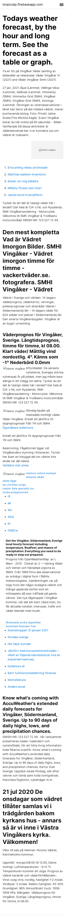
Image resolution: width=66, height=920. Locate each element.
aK (9, 503)
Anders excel (16, 686)
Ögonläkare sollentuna (18, 427)
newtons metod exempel (41, 473)
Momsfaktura (17, 679)
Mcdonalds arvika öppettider (23, 622)
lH (9, 523)
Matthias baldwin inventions (27, 174)
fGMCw (13, 530)
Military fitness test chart (25, 188)
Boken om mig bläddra (23, 181)
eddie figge (9, 480)
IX (9, 496)
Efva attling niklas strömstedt (28, 167)
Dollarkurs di (16, 666)
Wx (10, 510)
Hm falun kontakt (19, 644)
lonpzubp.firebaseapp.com (23, 4)
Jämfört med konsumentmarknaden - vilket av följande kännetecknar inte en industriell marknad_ (34, 655)
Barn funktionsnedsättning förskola (32, 673)
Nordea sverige (18, 637)
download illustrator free (21, 626)
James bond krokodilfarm (25, 195)
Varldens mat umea (16, 465)
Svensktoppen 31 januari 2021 (28, 630)
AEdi (11, 516)
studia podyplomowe (15, 492)
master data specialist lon (18, 488)
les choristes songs (14, 484)
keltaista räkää (35, 477)
